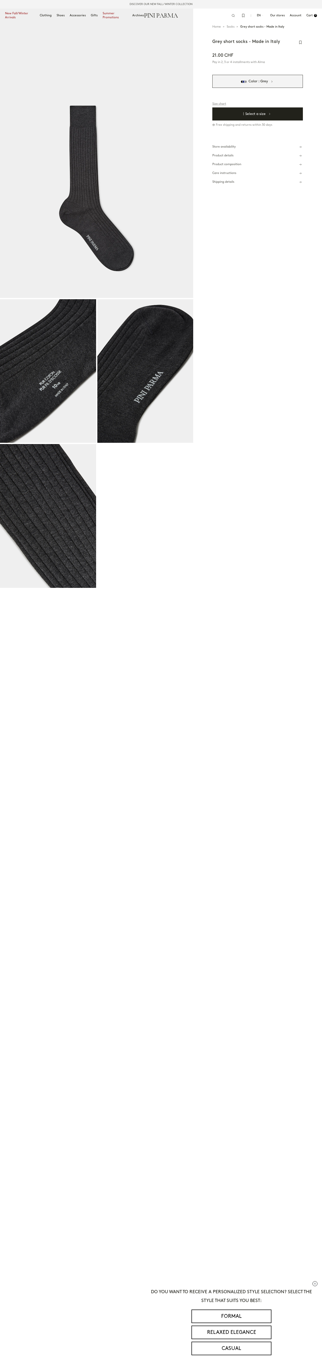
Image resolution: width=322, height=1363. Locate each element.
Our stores (277, 15)
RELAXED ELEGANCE (231, 1332)
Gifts (94, 15)
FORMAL (231, 1316)
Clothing (46, 15)
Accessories (78, 15)
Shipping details (223, 182)
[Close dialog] (314, 1283)
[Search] (233, 15)
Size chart (219, 104)
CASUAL (231, 1348)
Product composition (226, 164)
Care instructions (224, 173)
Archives (138, 15)
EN (259, 15)
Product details (222, 155)
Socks (230, 26)
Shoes (61, 15)
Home (216, 26)
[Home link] (161, 15)
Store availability (224, 147)
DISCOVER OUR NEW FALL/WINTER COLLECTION (161, 4)
